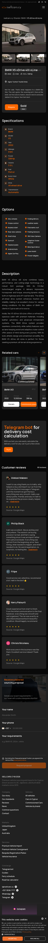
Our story (6, 795)
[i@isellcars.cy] (42, 2)
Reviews (5, 802)
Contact (5, 813)
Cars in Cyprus (31, 799)
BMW (23, 18)
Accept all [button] (12, 939)
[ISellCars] (11, 7)
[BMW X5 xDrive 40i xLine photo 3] (37, 58)
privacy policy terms (19, 760)
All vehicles (30, 795)
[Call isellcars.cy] (45, 2)
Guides (5, 873)
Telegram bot (7, 869)
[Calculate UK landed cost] (39, 2)
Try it (8, 449)
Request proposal (24, 765)
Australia (6, 833)
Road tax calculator (10, 880)
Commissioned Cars (34, 802)
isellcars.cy (8, 18)
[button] (24, 934)
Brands (17, 18)
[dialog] (24, 929)
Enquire (11, 107)
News (4, 806)
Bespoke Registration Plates (14, 853)
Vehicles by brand (32, 806)
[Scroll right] (44, 353)
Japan (4, 829)
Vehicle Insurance (9, 856)
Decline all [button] (34, 939)
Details (11, 404)
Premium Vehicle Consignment (15, 849)
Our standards (8, 799)
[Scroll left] (39, 353)
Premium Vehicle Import (12, 846)
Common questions (10, 810)
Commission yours (29, 404)
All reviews (41, 467)
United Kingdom (9, 826)
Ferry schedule (8, 876)
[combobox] (42, 919)
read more (14, 501)
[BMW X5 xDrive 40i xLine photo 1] (8, 58)
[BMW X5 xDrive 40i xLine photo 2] (23, 58)
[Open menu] (43, 7)
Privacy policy (26, 932)
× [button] (45, 918)
